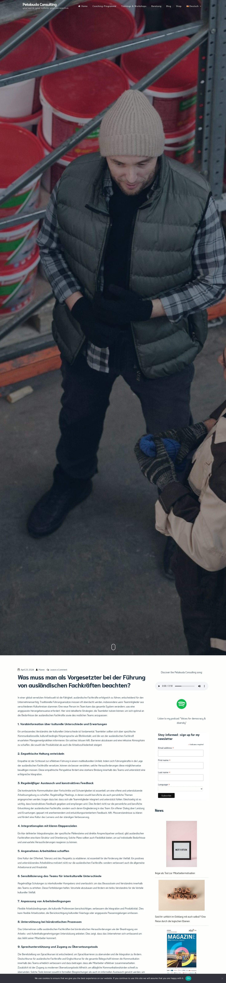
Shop (179, 6)
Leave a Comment (58, 669)
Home (84, 6)
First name (164, 760)
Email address (166, 747)
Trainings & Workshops (134, 6)
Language (164, 784)
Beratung (156, 6)
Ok (188, 978)
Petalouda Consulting (40, 4)
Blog (168, 6)
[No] (222, 978)
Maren (42, 669)
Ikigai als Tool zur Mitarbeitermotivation (175, 873)
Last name (164, 772)
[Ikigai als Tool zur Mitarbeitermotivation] (181, 844)
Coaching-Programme (104, 6)
